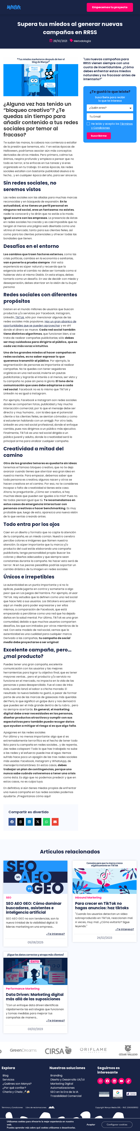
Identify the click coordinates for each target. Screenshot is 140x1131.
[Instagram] (100, 1081)
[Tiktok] (128, 1081)
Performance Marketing (22, 988)
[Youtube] (121, 1081)
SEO (8, 897)
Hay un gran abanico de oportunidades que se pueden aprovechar (39, 324)
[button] (12, 822)
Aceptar (91, 1124)
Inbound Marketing (88, 897)
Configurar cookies (117, 1124)
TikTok (19, 317)
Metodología (82, 41)
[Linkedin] (114, 1081)
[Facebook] (107, 1081)
